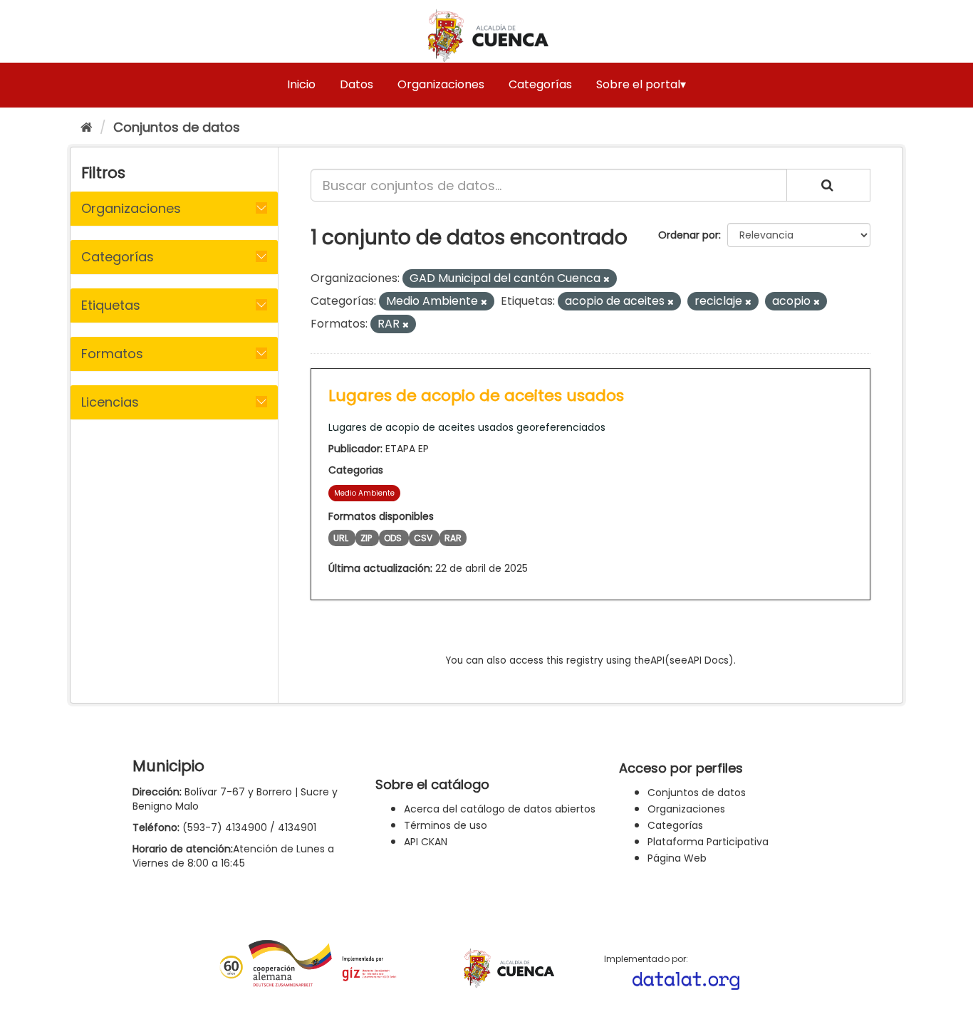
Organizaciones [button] (131, 208)
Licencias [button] (110, 402)
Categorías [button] (117, 257)
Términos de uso (445, 825)
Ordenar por (688, 235)
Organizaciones (440, 84)
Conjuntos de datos (176, 127)
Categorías (540, 84)
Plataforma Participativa (708, 842)
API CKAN (425, 842)
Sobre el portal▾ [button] (641, 84)
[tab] (174, 209)
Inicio (301, 84)
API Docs (708, 660)
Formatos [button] (112, 353)
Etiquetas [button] (110, 305)
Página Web (677, 858)
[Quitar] (606, 279)
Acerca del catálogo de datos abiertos (499, 809)
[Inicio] (86, 127)
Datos (356, 84)
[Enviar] (828, 185)
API (657, 660)
